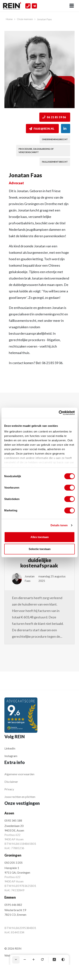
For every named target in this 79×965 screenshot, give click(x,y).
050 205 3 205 (13, 862)
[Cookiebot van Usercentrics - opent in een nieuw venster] (59, 412)
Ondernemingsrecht (55, 139)
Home (9, 19)
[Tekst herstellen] (42, 960)
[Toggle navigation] (71, 6)
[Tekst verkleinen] (24, 960)
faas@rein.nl (44, 128)
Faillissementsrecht (55, 161)
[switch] (69, 488)
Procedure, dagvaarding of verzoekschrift (36, 150)
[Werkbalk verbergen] (16, 960)
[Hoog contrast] (63, 960)
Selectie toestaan (40, 549)
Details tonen (59, 525)
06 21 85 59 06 (56, 117)
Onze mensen (25, 19)
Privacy (9, 789)
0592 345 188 (13, 820)
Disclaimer (11, 781)
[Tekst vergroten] (33, 960)
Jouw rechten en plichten (19, 796)
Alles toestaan (39, 537)
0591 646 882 (13, 904)
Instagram (10, 756)
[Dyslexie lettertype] (54, 960)
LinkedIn (9, 748)
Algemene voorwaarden (19, 774)
